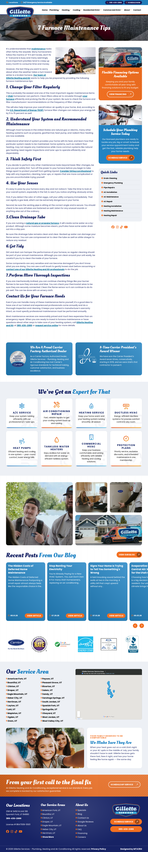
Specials (82, 810)
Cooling (76, 10)
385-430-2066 (115, 3)
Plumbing (54, 10)
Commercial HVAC (112, 10)
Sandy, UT (47, 694)
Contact (137, 10)
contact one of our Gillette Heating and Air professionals (35, 269)
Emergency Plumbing (113, 183)
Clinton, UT (13, 686)
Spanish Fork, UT (50, 705)
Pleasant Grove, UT (52, 682)
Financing (82, 833)
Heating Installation (113, 206)
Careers (82, 837)
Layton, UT (13, 705)
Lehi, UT (11, 709)
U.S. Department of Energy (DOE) (26, 110)
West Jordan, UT (50, 717)
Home (45, 10)
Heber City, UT (15, 697)
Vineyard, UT (49, 713)
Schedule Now (134, 3)
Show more (48, 837)
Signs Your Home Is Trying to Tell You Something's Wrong (106, 569)
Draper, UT (13, 690)
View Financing (117, 94)
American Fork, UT (17, 678)
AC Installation (110, 192)
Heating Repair (110, 215)
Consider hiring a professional (75, 171)
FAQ (80, 829)
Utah (10, 96)
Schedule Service (117, 157)
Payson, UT (48, 678)
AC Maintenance (111, 197)
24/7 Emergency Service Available (37, 3)
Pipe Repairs (109, 187)
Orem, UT (12, 720)
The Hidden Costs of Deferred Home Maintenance (20, 569)
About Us (82, 825)
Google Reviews (86, 821)
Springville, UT (49, 709)
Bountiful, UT (14, 682)
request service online (46, 325)
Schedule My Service (122, 784)
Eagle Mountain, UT (17, 694)
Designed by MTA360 (131, 849)
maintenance (38, 48)
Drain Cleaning (110, 178)
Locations (13, 3)
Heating (65, 10)
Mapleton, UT (14, 713)
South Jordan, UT (51, 701)
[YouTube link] (126, 227)
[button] (22, 413)
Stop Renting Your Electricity (60, 567)
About (127, 10)
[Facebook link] (112, 227)
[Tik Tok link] (121, 227)
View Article (34, 615)
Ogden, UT (13, 717)
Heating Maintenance (113, 211)
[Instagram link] (117, 227)
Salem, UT (47, 690)
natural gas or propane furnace (42, 223)
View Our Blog (127, 554)
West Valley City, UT (52, 720)
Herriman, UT (14, 701)
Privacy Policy (98, 849)
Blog (80, 814)
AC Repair (108, 201)
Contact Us (83, 817)
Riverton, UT (48, 686)
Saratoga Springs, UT (53, 697)
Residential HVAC (91, 10)
